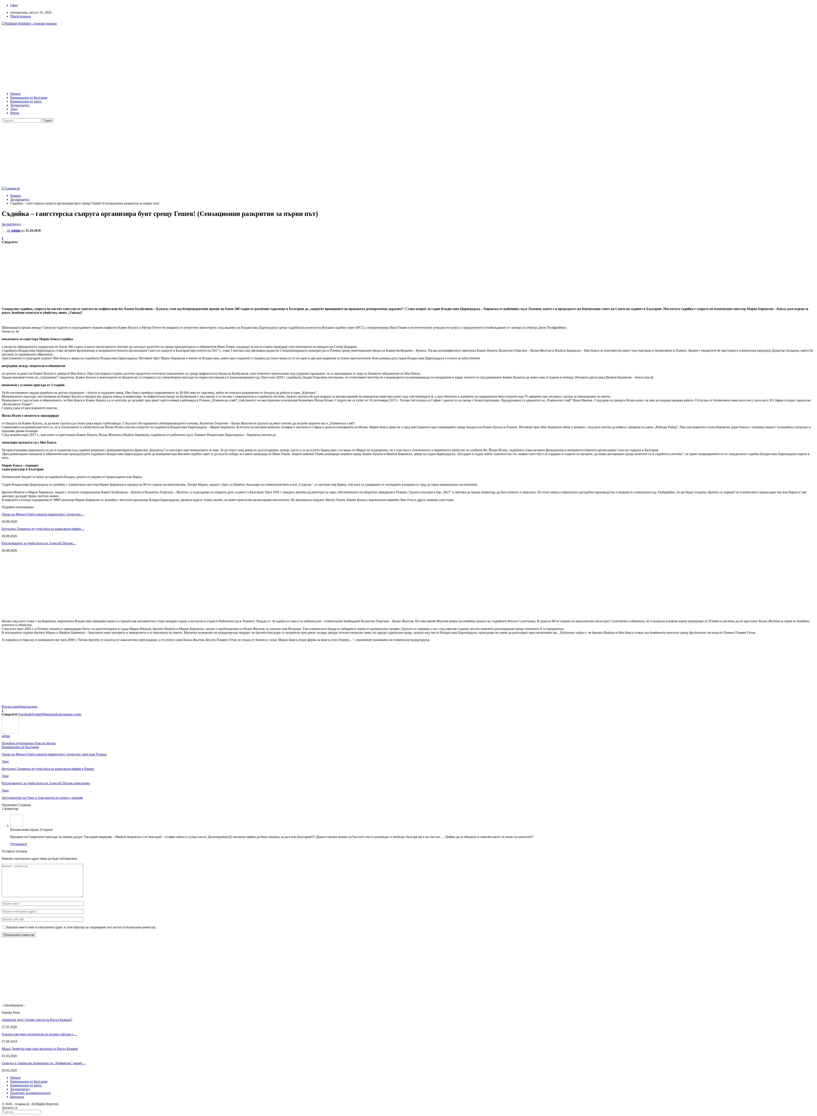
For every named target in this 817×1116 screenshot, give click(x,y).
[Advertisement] (129, 58)
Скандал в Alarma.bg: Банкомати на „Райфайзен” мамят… (44, 1063)
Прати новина (20, 16)
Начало (15, 94)
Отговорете (18, 844)
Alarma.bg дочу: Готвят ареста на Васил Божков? (37, 1020)
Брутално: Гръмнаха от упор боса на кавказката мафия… (43, 529)
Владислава (10, 706)
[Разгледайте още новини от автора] (10, 732)
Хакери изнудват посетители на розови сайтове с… (39, 1034)
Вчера (14, 113)
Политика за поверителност (30, 1093)
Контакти (17, 1097)
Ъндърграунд (19, 105)
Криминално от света (25, 101)
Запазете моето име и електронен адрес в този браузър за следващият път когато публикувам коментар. (81, 927)
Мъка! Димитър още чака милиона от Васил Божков (40, 1048)
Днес (13, 109)
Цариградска (28, 706)
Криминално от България (28, 97)
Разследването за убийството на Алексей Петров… (39, 543)
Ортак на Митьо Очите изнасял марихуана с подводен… (43, 514)
